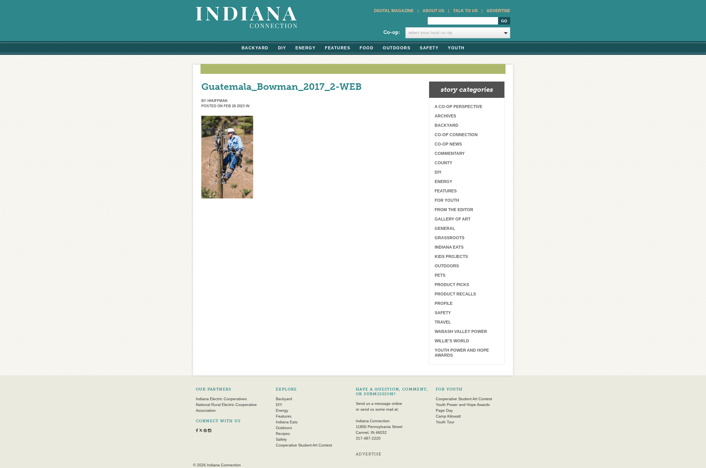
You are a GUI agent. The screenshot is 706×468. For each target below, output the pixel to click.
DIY (282, 47)
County (443, 162)
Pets (440, 275)
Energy (305, 47)
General (445, 228)
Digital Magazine (394, 10)
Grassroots (449, 237)
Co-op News (448, 144)
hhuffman (217, 101)
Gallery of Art (452, 219)
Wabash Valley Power (461, 331)
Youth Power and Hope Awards (462, 352)
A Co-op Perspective (458, 106)
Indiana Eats (449, 247)
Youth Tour (445, 422)
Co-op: (391, 32)
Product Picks (452, 284)
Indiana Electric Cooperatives (221, 399)
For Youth (447, 200)
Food (366, 47)
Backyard (255, 47)
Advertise (498, 10)
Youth (456, 47)
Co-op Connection (456, 134)
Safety (429, 47)
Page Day (444, 410)
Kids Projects (451, 256)
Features (337, 47)
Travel (443, 322)
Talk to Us (465, 10)
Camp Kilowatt (448, 416)
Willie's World (452, 340)
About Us (433, 10)
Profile (444, 303)
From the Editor (454, 209)
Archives (445, 116)
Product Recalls (455, 294)
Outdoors (396, 47)
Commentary (450, 153)
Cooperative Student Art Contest (304, 445)
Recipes (283, 433)
